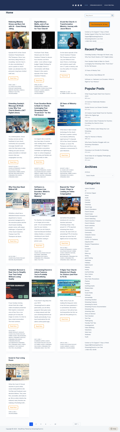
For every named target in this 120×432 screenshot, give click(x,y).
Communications (90, 230)
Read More (14, 78)
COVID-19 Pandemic (91, 239)
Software (88, 295)
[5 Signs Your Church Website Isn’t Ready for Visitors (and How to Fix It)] (69, 288)
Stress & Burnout (90, 314)
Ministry (11, 90)
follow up (88, 253)
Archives (87, 172)
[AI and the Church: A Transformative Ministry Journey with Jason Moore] (69, 40)
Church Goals (38, 86)
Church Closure (89, 212)
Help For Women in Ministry (93, 137)
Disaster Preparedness (92, 244)
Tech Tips (17, 92)
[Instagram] (81, 5)
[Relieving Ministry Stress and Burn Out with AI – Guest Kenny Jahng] (17, 40)
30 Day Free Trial (109, 5)
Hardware (44, 254)
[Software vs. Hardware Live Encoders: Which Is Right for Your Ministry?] (43, 207)
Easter (87, 246)
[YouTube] (78, 5)
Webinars (88, 335)
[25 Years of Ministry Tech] (69, 117)
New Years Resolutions (92, 279)
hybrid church (66, 93)
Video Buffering (89, 328)
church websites (39, 92)
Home (86, 5)
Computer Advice (90, 235)
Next (76, 424)
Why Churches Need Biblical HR (95, 75)
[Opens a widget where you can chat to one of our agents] (113, 429)
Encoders (37, 254)
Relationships (18, 260)
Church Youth (89, 228)
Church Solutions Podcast (17, 258)
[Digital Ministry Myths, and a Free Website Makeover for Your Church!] (43, 40)
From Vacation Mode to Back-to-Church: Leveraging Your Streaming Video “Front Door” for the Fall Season (99, 63)
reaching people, (19, 173)
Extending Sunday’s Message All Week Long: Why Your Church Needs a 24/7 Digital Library (17, 108)
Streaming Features (91, 302)
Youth (86, 337)
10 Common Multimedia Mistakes (95, 102)
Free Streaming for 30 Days (99, 24)
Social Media (89, 293)
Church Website (44, 90)
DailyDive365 (17, 88)
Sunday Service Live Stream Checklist (96, 107)
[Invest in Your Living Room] (17, 371)
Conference (88, 237)
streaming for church (15, 175)
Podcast (87, 284)
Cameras (87, 200)
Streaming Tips (38, 258)
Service (11, 337)
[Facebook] (73, 5)
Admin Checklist (13, 332)
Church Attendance (14, 168)
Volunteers (17, 348)
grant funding (89, 258)
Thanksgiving (89, 321)
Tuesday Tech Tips (90, 323)
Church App (65, 170)
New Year (88, 277)
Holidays (87, 263)
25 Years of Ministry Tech (92, 70)
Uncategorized (13, 93)
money (87, 270)
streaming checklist (19, 337)
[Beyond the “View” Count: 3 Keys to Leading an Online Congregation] (69, 205)
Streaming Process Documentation (95, 307)
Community (88, 232)
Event (86, 251)
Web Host (43, 177)
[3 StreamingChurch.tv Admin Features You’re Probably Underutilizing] (43, 288)
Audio (86, 198)
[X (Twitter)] (75, 5)
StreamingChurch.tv (96, 5)
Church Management (91, 216)
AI (9, 86)
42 (55, 424)
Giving (87, 256)
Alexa (86, 195)
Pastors (16, 90)
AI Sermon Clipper (39, 341)
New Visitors (89, 274)
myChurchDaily (89, 272)
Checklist (21, 332)
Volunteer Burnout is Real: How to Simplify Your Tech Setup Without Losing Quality (17, 274)
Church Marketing (90, 219)
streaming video (13, 177)
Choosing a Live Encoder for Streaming (96, 150)
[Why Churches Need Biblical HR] (17, 200)
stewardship (88, 297)
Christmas (88, 205)
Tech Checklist (19, 346)
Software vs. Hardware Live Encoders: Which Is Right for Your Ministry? (42, 191)
